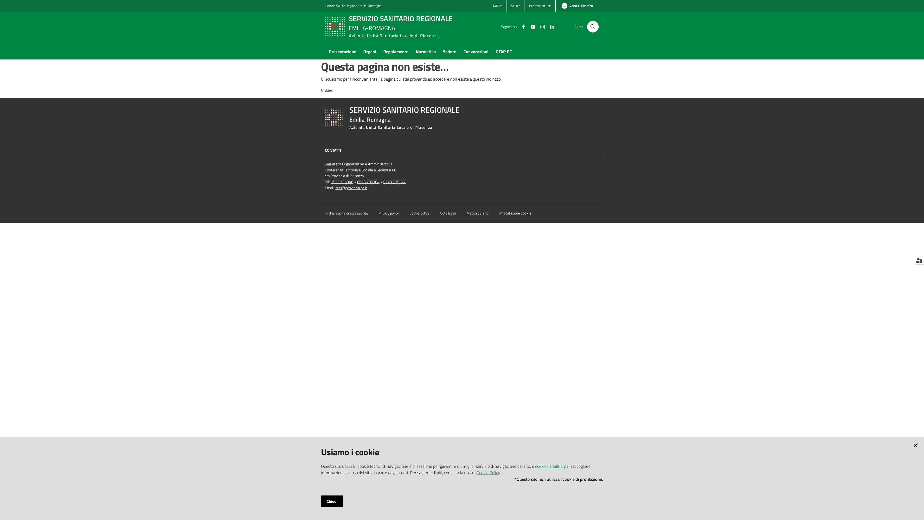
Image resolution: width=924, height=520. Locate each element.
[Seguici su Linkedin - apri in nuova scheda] (550, 26)
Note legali (448, 213)
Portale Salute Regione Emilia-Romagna (353, 5)
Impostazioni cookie (515, 213)
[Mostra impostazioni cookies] (919, 260)
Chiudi (332, 501)
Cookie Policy (488, 472)
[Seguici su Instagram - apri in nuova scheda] (540, 26)
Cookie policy (419, 213)
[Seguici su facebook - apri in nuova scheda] (521, 26)
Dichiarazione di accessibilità (346, 213)
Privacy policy (389, 213)
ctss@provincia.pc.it (351, 188)
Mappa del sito (477, 213)
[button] (593, 26)
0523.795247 (394, 182)
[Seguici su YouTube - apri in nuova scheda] (531, 26)
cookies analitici (549, 466)
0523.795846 (342, 182)
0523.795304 (368, 182)
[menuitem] (342, 52)
